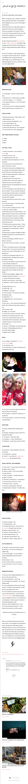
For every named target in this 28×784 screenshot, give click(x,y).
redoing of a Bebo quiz (11, 43)
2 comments (7, 716)
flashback (16, 654)
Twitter (4, 153)
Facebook (12, 654)
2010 (5, 654)
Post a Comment (7, 742)
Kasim (14, 100)
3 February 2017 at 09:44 (17, 660)
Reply (7, 671)
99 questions (9, 654)
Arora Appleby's (21, 41)
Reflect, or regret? (8, 714)
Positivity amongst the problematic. (13, 740)
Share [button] (3, 652)
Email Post (6, 652)
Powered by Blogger (15, 777)
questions (19, 654)
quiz (22, 654)
